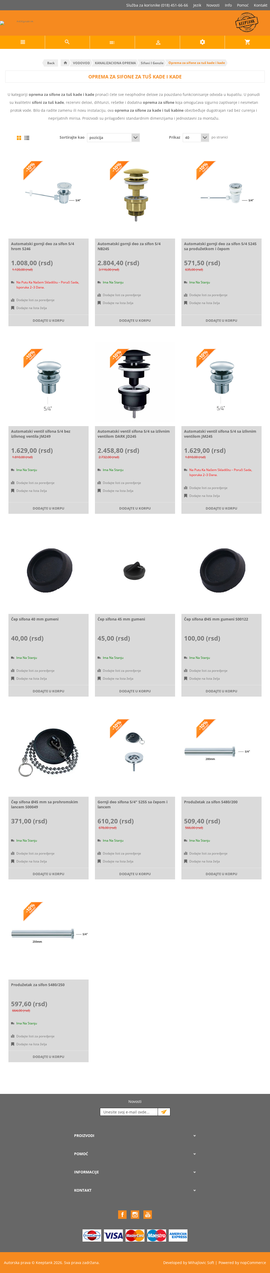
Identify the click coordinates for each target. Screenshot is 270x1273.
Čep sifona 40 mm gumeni (35, 619)
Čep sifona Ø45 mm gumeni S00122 (216, 619)
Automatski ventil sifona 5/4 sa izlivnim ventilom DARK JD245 (134, 434)
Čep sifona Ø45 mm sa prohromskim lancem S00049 (44, 804)
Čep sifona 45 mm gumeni (121, 619)
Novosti (213, 5)
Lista (27, 138)
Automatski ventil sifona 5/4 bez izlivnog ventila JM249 (40, 434)
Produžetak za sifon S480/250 (38, 984)
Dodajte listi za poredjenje (35, 300)
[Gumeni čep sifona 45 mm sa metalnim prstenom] (135, 570)
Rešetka (19, 138)
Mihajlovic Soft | (202, 1262)
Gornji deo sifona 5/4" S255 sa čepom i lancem (132, 804)
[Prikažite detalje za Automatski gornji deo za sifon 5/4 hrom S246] (48, 194)
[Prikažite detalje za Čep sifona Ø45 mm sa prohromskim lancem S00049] (48, 752)
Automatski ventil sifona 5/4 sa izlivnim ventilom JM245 (220, 434)
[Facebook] (122, 1214)
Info (228, 5)
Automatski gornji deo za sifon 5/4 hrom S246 (42, 246)
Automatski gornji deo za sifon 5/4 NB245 (129, 246)
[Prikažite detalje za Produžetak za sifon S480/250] (48, 935)
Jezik (197, 5)
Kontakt (260, 5)
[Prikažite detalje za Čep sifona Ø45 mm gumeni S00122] (221, 570)
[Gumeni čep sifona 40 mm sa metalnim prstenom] (48, 570)
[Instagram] (135, 1214)
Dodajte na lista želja (31, 308)
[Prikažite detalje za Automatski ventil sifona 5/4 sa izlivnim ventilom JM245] (221, 382)
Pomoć (243, 5)
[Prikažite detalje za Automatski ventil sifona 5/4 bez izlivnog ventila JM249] (48, 382)
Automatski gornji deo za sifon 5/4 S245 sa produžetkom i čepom (220, 246)
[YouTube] (147, 1214)
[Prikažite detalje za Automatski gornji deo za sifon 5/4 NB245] (135, 194)
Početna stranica (65, 62)
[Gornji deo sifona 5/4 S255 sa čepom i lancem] (135, 752)
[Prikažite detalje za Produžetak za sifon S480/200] (221, 752)
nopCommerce (253, 1262)
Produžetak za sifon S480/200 (211, 801)
